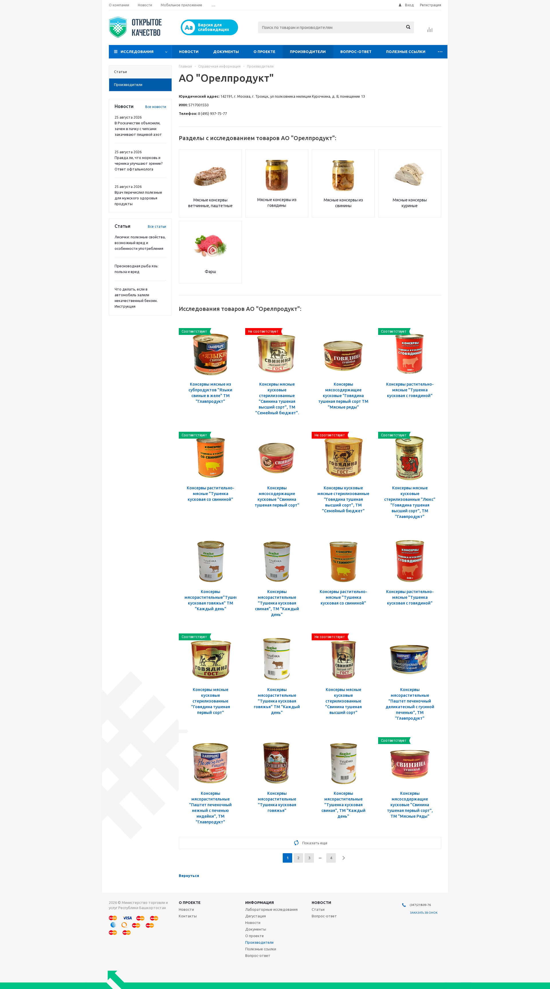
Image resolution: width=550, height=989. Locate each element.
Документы (226, 52)
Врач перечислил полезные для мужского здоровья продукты (138, 198)
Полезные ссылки (405, 52)
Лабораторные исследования (271, 909)
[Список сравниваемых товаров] (430, 31)
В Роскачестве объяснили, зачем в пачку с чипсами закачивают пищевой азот (138, 128)
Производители (308, 52)
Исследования (137, 52)
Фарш (210, 271)
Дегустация (255, 916)
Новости (189, 52)
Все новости (155, 107)
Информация (259, 902)
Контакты (188, 916)
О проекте (264, 52)
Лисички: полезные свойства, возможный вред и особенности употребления (140, 242)
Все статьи (157, 226)
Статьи (318, 909)
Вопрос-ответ (356, 52)
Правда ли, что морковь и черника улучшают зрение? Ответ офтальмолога (139, 163)
